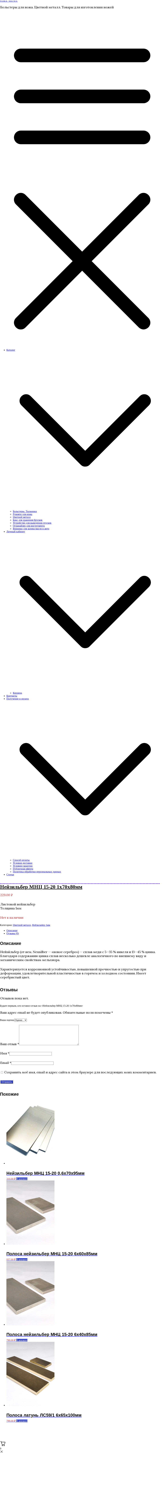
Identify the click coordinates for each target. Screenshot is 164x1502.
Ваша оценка (7, 1020)
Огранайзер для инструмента (29, 525)
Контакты (11, 695)
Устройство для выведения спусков (32, 523)
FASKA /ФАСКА (9, 1)
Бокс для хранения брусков (27, 520)
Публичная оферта (23, 868)
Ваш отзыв (9, 1044)
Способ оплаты (21, 860)
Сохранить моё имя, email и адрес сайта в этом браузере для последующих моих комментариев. (80, 1072)
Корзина (17, 693)
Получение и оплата (17, 698)
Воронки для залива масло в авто (31, 528)
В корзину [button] (21, 1178)
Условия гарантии (23, 865)
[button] (85, 508)
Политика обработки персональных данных (37, 871)
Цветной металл (22, 517)
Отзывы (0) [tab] (12, 933)
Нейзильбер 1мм (41, 925)
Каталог (10, 350)
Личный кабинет (15, 531)
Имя (4, 1053)
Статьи (10, 874)
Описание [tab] (11, 930)
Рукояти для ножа (22, 514)
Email (5, 1063)
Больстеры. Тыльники (25, 511)
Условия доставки (22, 863)
